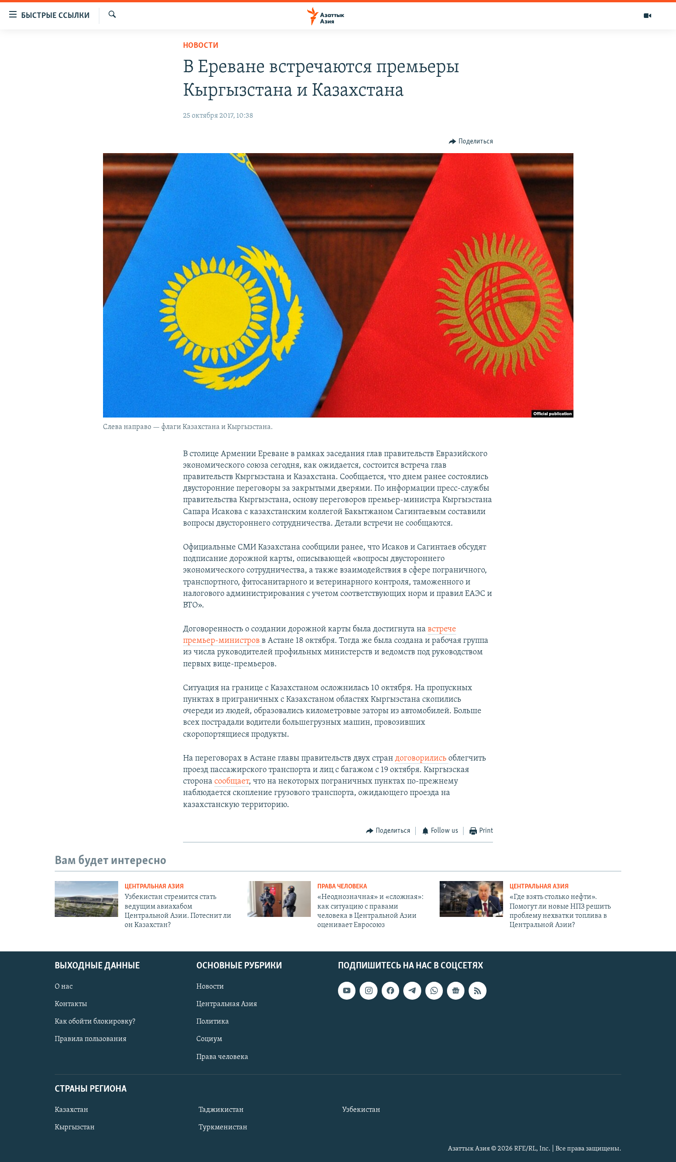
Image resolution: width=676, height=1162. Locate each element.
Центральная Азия (154, 886)
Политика (212, 1021)
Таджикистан (221, 1110)
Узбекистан (361, 1110)
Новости (200, 46)
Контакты (71, 1004)
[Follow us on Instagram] (368, 990)
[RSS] (477, 990)
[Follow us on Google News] (455, 990)
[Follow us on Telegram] (412, 990)
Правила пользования (90, 1039)
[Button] (471, 142)
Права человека (342, 886)
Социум (209, 1039)
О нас (64, 986)
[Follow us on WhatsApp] (434, 990)
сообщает (231, 782)
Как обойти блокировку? (95, 1021)
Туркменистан (223, 1127)
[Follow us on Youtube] (346, 990)
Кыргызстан (75, 1127)
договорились (421, 759)
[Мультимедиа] (647, 15)
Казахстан (71, 1110)
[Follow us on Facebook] (390, 990)
